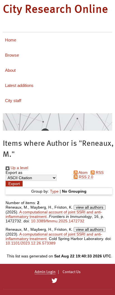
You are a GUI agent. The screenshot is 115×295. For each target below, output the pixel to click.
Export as (14, 172)
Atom (83, 172)
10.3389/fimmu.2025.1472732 (57, 221)
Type (54, 191)
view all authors (89, 207)
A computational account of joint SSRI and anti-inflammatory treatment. (54, 236)
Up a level (18, 167)
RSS (99, 172)
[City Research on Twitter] (54, 281)
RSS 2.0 (85, 177)
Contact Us (72, 272)
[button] (14, 183)
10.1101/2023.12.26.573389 (31, 243)
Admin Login (45, 272)
